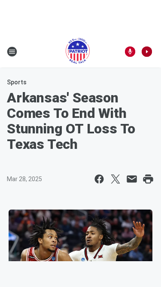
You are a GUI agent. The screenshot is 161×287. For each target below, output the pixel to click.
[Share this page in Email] (132, 179)
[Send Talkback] (130, 51)
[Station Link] (78, 51)
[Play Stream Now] (147, 51)
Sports (17, 82)
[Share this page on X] (115, 179)
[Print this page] (148, 179)
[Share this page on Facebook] (99, 179)
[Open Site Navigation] (12, 51)
